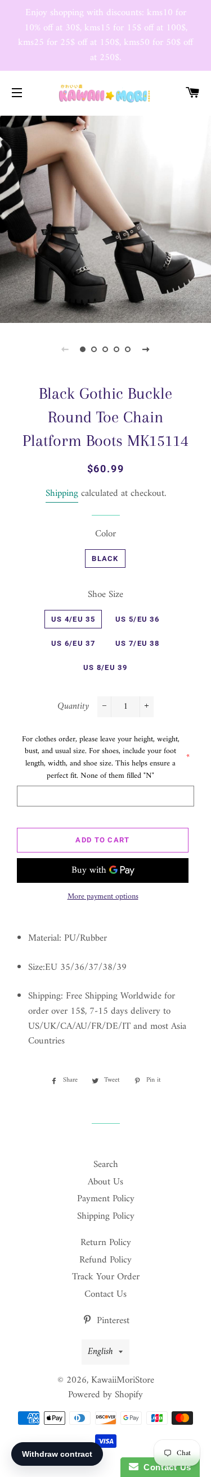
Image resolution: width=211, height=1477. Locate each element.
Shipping (62, 493)
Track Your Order (106, 1277)
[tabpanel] (105, 218)
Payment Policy (105, 1199)
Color (105, 534)
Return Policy (105, 1242)
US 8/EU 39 (105, 667)
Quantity (73, 706)
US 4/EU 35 (73, 619)
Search (105, 1164)
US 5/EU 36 (137, 619)
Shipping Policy (105, 1216)
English (100, 1351)
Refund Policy (105, 1260)
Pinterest (111, 1320)
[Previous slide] (65, 349)
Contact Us (105, 1294)
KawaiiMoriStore (122, 1380)
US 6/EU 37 (73, 643)
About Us (105, 1182)
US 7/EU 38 (137, 643)
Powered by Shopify (105, 1395)
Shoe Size (105, 595)
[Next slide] (146, 349)
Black (105, 558)
